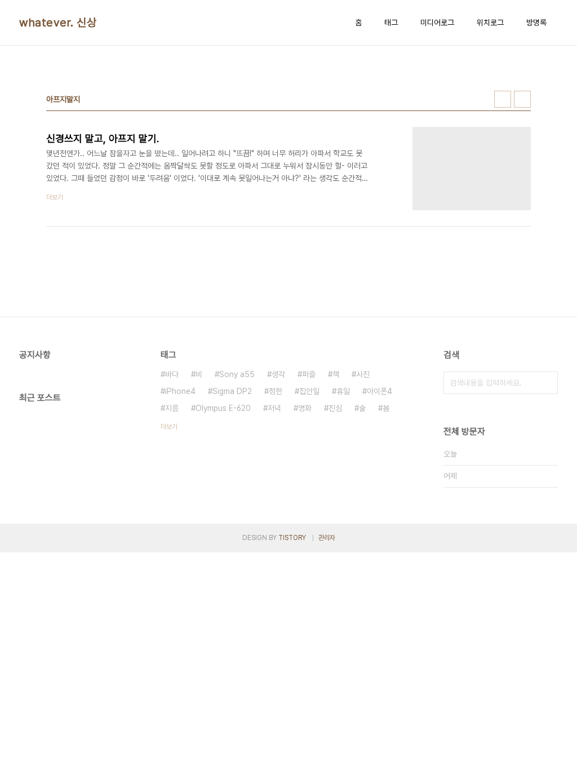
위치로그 (490, 22)
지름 (172, 408)
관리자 (326, 538)
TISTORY (292, 538)
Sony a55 (237, 374)
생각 (278, 374)
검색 (546, 382)
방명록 (536, 22)
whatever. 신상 (57, 22)
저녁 (274, 408)
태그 (391, 22)
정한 (275, 391)
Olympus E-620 (223, 408)
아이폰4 (379, 391)
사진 (363, 374)
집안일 (309, 391)
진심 (335, 408)
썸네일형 (502, 99)
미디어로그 (437, 22)
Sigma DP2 (232, 391)
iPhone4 (180, 391)
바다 (172, 374)
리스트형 (522, 99)
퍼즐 (309, 374)
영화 (305, 408)
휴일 (343, 391)
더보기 (169, 427)
